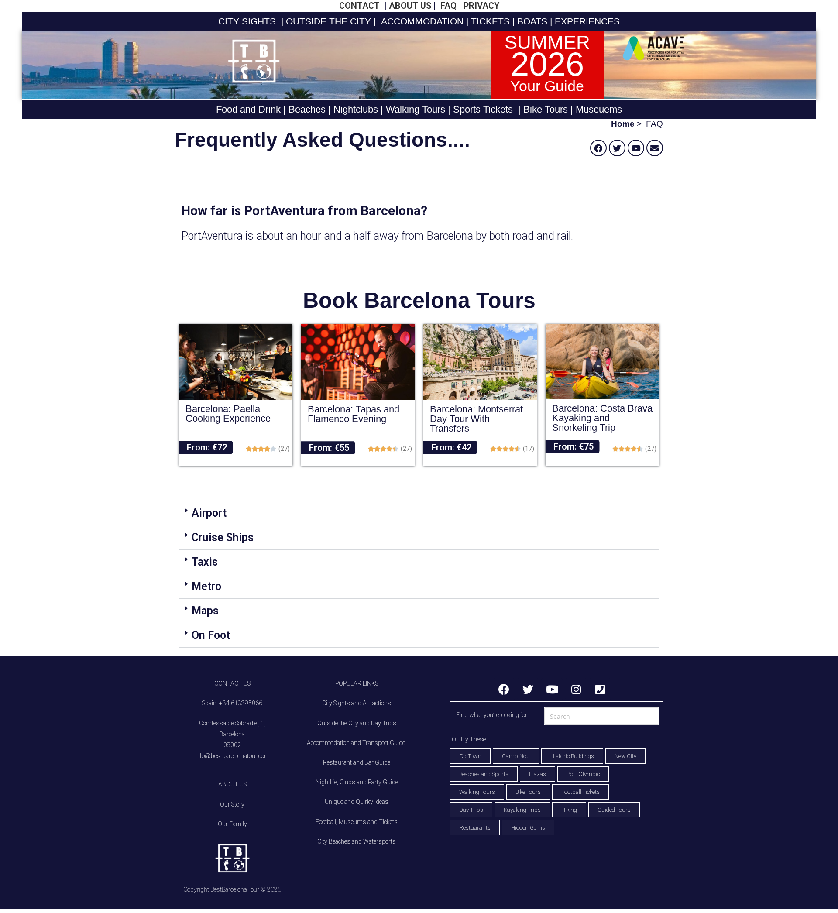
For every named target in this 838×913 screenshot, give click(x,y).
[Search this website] (601, 715)
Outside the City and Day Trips (356, 723)
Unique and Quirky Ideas (356, 801)
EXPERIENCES (587, 21)
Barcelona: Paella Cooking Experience (228, 413)
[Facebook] (598, 148)
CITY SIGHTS (247, 21)
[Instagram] (576, 689)
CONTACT (360, 5)
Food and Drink (248, 109)
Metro (206, 586)
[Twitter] (617, 148)
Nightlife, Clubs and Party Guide (357, 782)
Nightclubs (355, 109)
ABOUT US (410, 5)
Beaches (306, 109)
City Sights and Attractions (356, 703)
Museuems (599, 109)
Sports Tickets (483, 109)
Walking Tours (415, 109)
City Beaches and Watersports (356, 841)
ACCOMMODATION (421, 21)
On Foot (211, 635)
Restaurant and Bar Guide (356, 762)
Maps (205, 610)
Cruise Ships (223, 537)
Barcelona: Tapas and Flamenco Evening (353, 414)
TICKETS (490, 21)
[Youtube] (636, 148)
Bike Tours (545, 109)
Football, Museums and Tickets (357, 821)
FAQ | (449, 5)
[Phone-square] (600, 689)
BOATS (532, 21)
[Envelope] (654, 148)
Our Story (232, 804)
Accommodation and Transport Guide (356, 742)
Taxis (205, 562)
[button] (419, 513)
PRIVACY (481, 5)
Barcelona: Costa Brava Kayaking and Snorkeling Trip (602, 418)
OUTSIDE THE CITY (327, 21)
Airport (209, 513)
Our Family (232, 823)
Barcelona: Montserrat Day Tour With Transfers (476, 419)
